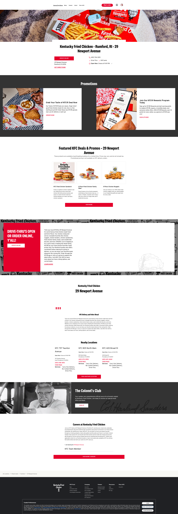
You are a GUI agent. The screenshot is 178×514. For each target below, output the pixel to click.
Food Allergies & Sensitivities (75, 492)
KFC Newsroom (88, 497)
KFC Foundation (88, 490)
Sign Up (81, 405)
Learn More (48, 264)
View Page (58, 365)
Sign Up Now (144, 117)
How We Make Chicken (89, 488)
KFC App (110, 490)
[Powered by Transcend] (26, 511)
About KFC (87, 487)
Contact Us (111, 488)
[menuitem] (65, 5)
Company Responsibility (89, 492)
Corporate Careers (101, 488)
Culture (99, 490)
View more (89, 204)
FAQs (110, 487)
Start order (107, 5)
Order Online (64, 58)
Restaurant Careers (101, 487)
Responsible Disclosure (89, 495)
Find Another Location (89, 376)
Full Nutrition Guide (73, 488)
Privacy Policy (37, 507)
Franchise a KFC (88, 494)
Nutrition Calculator (73, 490)
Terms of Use (77, 508)
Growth (99, 492)
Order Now (50, 115)
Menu (71, 487)
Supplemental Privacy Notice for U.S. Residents (54, 507)
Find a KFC (121, 487)
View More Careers (89, 456)
